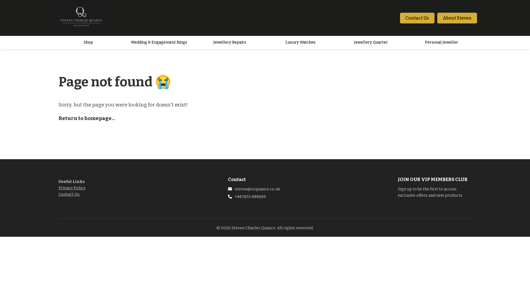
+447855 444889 (250, 197)
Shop (88, 42)
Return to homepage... (87, 118)
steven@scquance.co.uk (257, 189)
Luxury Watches (300, 42)
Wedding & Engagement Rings (159, 42)
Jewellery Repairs (229, 42)
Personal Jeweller (441, 42)
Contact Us (417, 18)
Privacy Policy (72, 188)
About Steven (457, 18)
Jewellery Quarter (371, 42)
